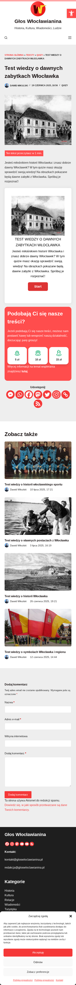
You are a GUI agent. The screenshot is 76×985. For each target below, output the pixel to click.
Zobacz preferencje (38, 971)
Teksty (30, 55)
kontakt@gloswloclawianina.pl (24, 859)
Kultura (9, 895)
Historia (9, 890)
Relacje (9, 900)
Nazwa (9, 702)
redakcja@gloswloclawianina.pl (25, 867)
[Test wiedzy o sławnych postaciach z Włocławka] (38, 516)
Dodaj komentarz (15, 753)
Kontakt (59, 980)
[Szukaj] (6, 37)
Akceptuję (38, 952)
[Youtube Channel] (27, 844)
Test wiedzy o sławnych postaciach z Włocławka (37, 540)
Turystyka (11, 909)
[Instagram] (56, 394)
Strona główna (14, 55)
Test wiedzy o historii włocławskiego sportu (33, 484)
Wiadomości (12, 904)
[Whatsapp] (19, 394)
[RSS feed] (32, 844)
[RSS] (38, 403)
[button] (71, 13)
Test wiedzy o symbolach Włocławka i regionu (35, 651)
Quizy (40, 55)
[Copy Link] (65, 394)
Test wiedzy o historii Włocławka (26, 596)
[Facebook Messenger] (10, 394)
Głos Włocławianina (38, 21)
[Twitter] (47, 394)
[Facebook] (29, 394)
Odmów (38, 962)
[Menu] (69, 37)
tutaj (24, 371)
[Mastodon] (38, 394)
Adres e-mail (13, 719)
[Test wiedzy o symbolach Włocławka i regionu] (38, 627)
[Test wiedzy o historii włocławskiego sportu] (38, 460)
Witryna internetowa (16, 736)
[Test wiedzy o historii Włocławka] (38, 572)
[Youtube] (22, 844)
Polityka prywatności (23, 980)
